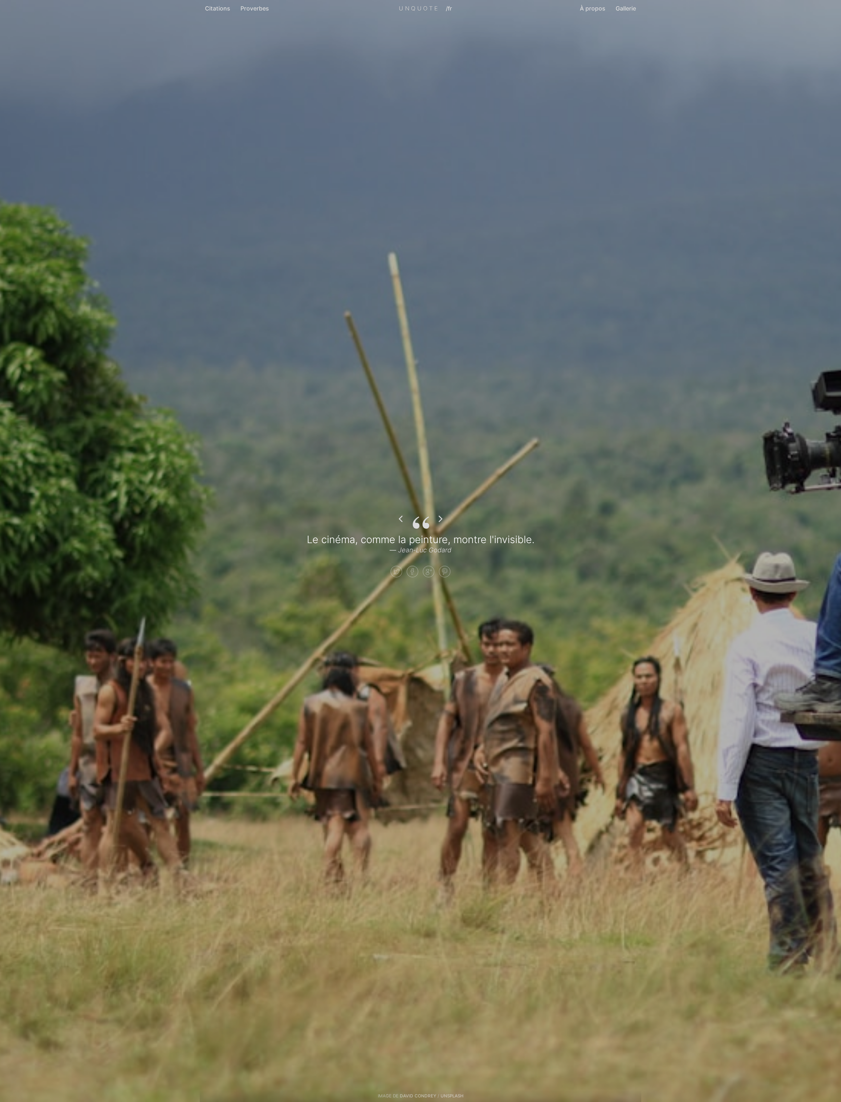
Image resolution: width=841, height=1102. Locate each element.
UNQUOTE (419, 8)
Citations (217, 8)
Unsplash (452, 1095)
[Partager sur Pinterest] (444, 571)
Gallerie (626, 8)
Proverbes (254, 8)
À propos (592, 8)
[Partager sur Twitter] (396, 571)
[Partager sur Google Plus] (428, 571)
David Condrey (418, 1095)
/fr (449, 8)
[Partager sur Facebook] (412, 571)
